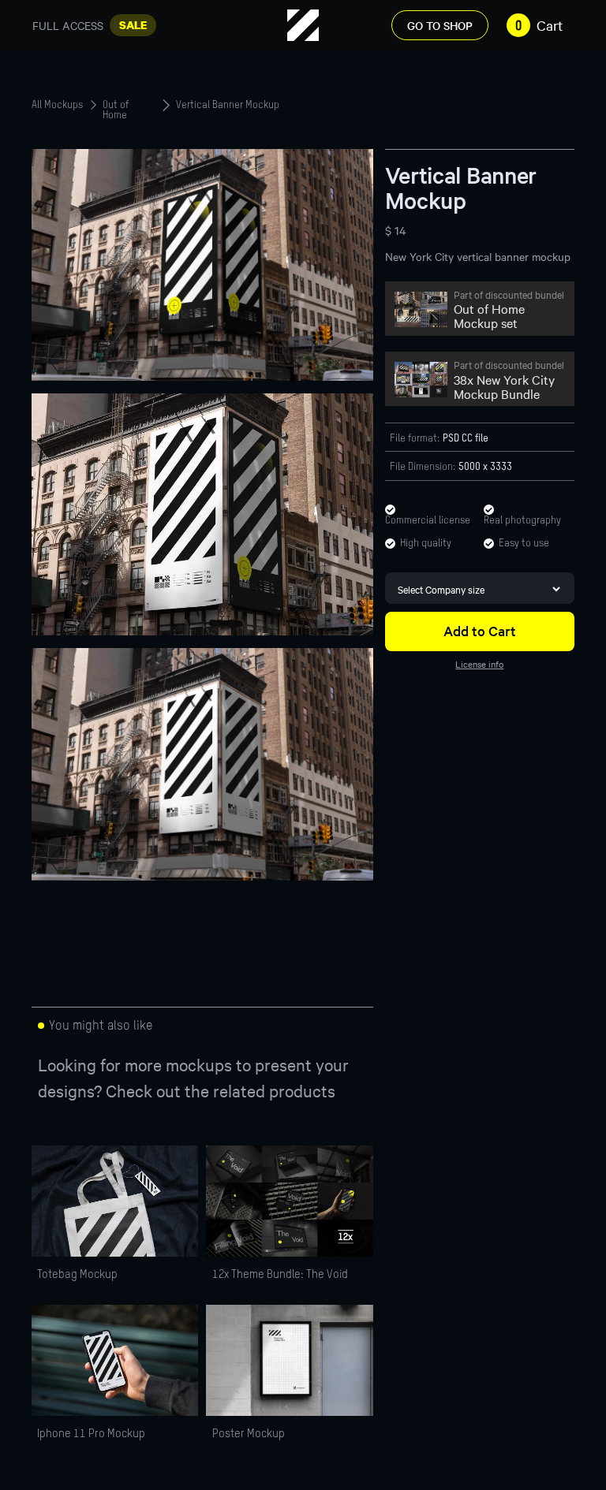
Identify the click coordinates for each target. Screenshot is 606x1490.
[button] (531, 25)
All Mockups (57, 105)
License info (479, 663)
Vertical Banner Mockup (227, 105)
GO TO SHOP (440, 25)
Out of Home (116, 106)
